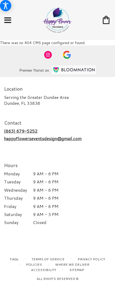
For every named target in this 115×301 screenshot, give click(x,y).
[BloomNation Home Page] (74, 69)
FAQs (14, 259)
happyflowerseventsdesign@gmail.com (43, 138)
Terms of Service (48, 259)
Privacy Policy (91, 259)
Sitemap (76, 270)
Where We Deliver (72, 264)
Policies (34, 264)
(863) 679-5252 (20, 131)
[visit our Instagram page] (48, 55)
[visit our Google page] (66, 55)
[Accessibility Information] (5, 5)
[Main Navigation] (8, 20)
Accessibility (43, 270)
